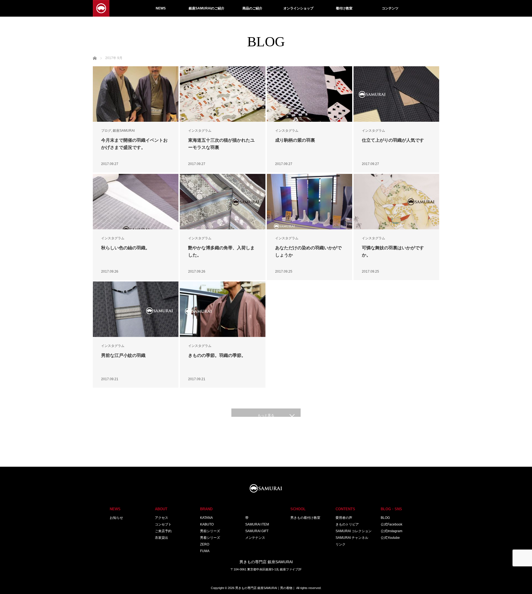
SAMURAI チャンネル (352, 538)
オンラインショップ (298, 8)
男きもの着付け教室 (305, 518)
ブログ (106, 131)
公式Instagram (391, 531)
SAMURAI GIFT (256, 531)
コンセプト (163, 524)
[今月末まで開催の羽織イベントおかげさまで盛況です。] (135, 94)
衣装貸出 (161, 538)
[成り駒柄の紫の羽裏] (309, 94)
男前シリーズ (210, 531)
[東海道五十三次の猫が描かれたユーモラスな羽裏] (222, 94)
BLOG (385, 518)
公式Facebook (391, 524)
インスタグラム (199, 131)
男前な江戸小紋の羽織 (123, 355)
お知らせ (116, 518)
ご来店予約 (163, 531)
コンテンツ (390, 8)
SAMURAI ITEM (257, 524)
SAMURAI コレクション (354, 531)
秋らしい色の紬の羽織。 (125, 247)
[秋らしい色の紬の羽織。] (135, 201)
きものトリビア (347, 524)
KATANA (206, 518)
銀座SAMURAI (124, 131)
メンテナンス (255, 538)
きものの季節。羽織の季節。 (217, 355)
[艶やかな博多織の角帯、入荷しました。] (222, 201)
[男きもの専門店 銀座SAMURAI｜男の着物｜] (101, 8)
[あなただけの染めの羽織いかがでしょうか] (309, 201)
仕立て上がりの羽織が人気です (393, 140)
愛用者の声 (344, 518)
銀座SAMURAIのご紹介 (206, 8)
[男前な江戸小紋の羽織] (135, 309)
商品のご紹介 (252, 8)
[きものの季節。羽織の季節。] (222, 309)
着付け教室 (344, 8)
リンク (341, 544)
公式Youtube (390, 538)
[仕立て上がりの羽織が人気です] (396, 94)
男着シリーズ (210, 538)
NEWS (161, 8)
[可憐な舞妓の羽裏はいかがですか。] (396, 201)
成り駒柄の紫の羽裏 (295, 140)
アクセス (161, 518)
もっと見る (266, 415)
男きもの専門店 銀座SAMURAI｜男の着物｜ (265, 588)
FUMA (204, 551)
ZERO (204, 544)
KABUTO (207, 524)
